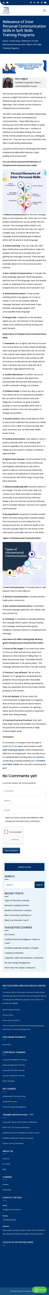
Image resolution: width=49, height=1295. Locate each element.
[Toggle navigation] (44, 10)
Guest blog (15, 41)
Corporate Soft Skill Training (13, 1070)
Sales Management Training (14, 1065)
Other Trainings (9, 1081)
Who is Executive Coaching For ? (18, 915)
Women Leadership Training (14, 1076)
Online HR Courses (10, 1102)
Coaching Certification (14, 953)
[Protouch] (6, 10)
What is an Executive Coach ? (17, 920)
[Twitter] (34, 2)
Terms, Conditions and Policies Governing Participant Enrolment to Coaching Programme (23, 1027)
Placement (7, 1190)
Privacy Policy (8, 1015)
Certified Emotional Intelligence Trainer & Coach (22, 941)
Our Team (6, 1164)
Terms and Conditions (11, 1020)
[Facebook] (31, 2)
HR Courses (10, 934)
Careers (6, 1184)
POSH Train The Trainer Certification (20, 967)
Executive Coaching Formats (17, 905)
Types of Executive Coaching (17, 900)
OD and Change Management (17, 962)
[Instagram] (42, 2)
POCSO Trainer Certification (13, 1143)
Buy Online (7, 1044)
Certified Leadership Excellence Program (22, 948)
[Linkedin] (38, 2)
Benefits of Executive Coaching (18, 910)
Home (5, 41)
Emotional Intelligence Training (15, 1060)
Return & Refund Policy (11, 1010)
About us (6, 1159)
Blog (4, 1169)
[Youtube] (45, 2)
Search (39, 884)
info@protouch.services (12, 1209)
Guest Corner (24, 867)
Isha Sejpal (21, 78)
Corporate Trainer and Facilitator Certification (24, 958)
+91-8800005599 (9, 1220)
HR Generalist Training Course (14, 1096)
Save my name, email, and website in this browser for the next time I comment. (24, 819)
